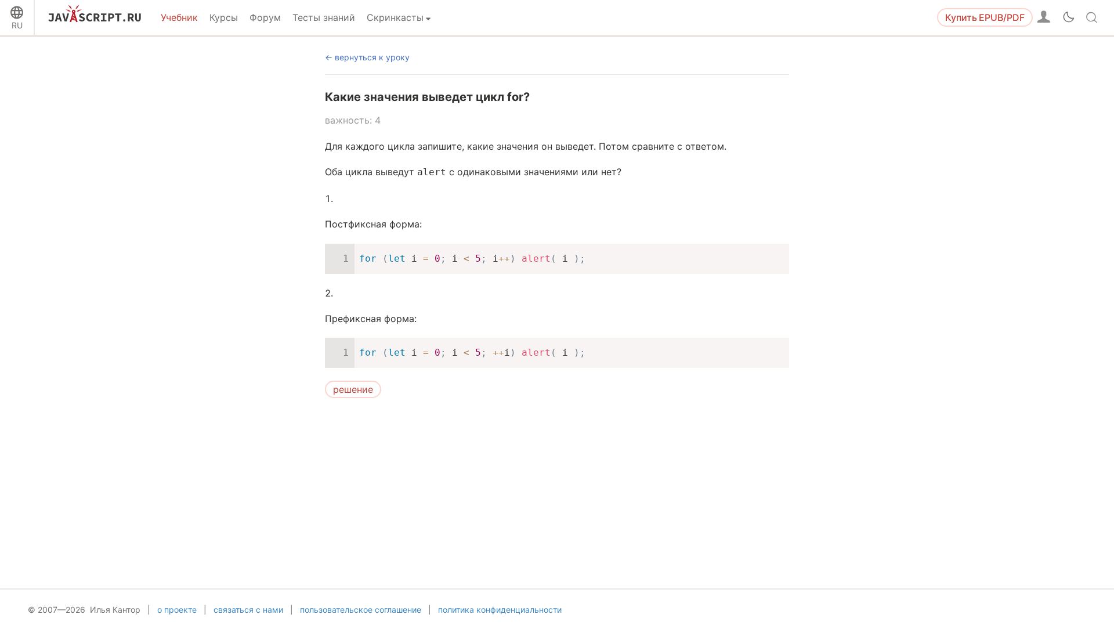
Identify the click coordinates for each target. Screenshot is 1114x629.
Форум (265, 17)
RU (17, 25)
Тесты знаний (323, 17)
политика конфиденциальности (500, 609)
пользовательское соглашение (360, 609)
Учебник (179, 17)
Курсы (223, 17)
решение (353, 389)
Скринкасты (395, 17)
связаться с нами (248, 609)
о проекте (177, 609)
